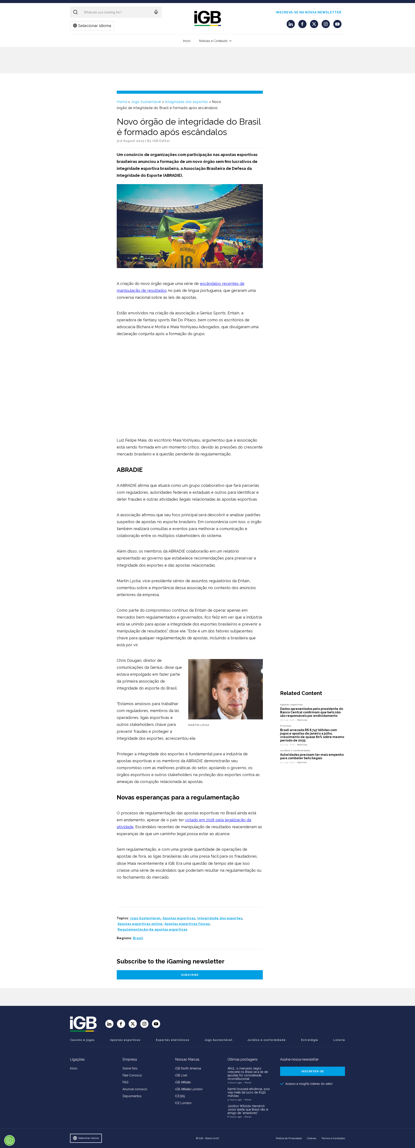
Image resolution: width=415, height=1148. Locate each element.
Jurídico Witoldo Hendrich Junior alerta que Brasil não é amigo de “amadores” (248, 1109)
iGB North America (188, 1068)
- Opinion (301, 762)
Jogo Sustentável (146, 102)
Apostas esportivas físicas (187, 924)
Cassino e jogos (82, 1040)
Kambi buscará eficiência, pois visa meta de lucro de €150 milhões (249, 1092)
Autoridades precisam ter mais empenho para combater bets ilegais (312, 756)
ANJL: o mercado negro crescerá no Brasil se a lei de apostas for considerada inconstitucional (248, 1073)
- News (247, 1082)
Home (122, 102)
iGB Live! (181, 1075)
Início (186, 41)
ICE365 (180, 1096)
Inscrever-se (312, 1071)
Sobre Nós (130, 1068)
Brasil (138, 938)
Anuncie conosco (135, 1089)
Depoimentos (132, 1096)
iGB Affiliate (183, 1082)
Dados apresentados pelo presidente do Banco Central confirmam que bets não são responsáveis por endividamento (311, 712)
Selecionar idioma (94, 25)
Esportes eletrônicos (172, 1040)
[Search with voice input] (156, 12)
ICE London (183, 1103)
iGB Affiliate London (189, 1089)
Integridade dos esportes (186, 102)
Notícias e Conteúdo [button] (213, 41)
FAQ (125, 1082)
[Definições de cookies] (9, 1140)
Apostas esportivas (179, 918)
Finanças (285, 726)
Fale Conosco (132, 1075)
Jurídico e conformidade (295, 750)
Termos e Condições (333, 1138)
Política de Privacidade (289, 1138)
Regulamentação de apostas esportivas (152, 929)
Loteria (339, 1040)
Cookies (311, 1138)
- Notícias (301, 720)
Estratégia (309, 1040)
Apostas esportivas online (140, 924)
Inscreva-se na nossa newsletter (309, 12)
